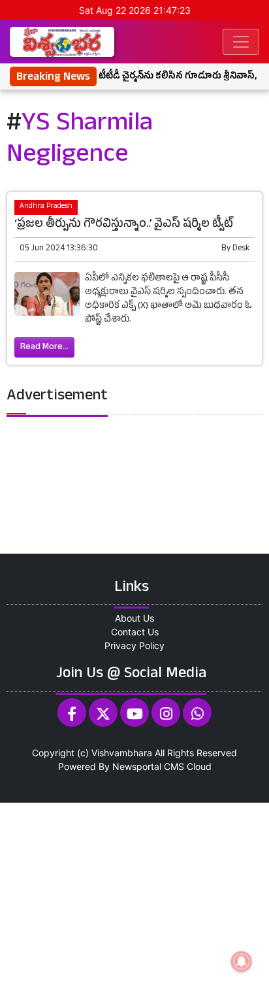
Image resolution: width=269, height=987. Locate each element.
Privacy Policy (134, 645)
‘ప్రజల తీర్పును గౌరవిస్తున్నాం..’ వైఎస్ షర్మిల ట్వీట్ (123, 225)
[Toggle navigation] (241, 42)
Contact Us (135, 631)
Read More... (44, 347)
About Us (134, 618)
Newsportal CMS (148, 766)
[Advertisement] (134, 893)
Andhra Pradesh (46, 206)
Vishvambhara (121, 752)
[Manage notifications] (241, 961)
